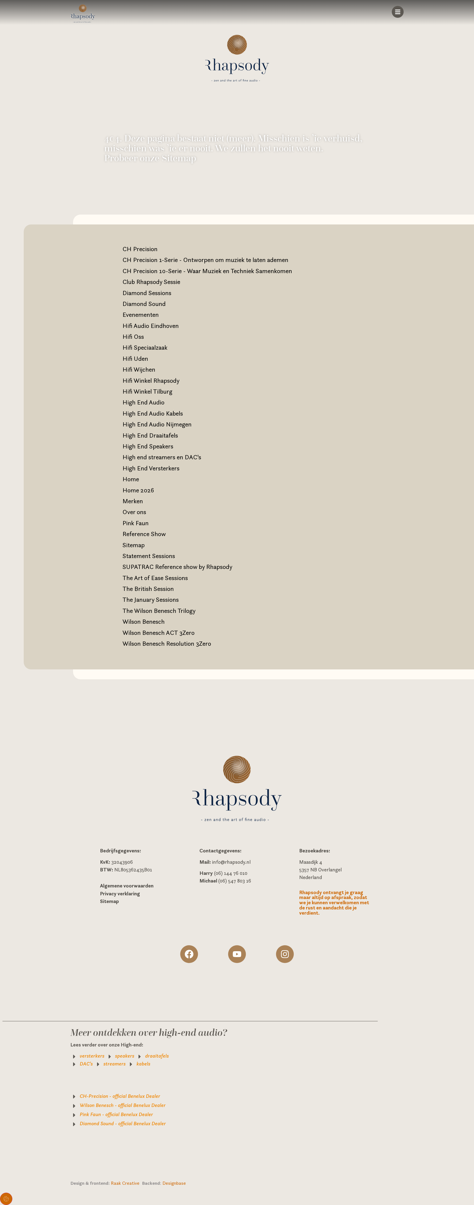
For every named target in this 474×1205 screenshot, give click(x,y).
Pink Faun (135, 523)
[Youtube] (237, 954)
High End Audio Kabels (152, 413)
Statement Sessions (148, 556)
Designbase (174, 1183)
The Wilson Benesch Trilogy (159, 611)
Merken (132, 501)
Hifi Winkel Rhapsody (150, 380)
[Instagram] (285, 954)
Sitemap (133, 545)
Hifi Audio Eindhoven (150, 326)
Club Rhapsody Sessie (151, 282)
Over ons (134, 512)
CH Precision (140, 249)
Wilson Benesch (143, 621)
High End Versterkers (150, 468)
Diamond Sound (144, 304)
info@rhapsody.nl (231, 862)
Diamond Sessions (146, 293)
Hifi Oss (133, 337)
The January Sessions (150, 599)
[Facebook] (189, 954)
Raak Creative (126, 1183)
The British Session (148, 589)
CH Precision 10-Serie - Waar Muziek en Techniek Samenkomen (207, 271)
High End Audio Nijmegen (157, 424)
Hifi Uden (135, 358)
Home (130, 479)
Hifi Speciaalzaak (144, 347)
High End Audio (143, 402)
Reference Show (144, 534)
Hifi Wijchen (138, 369)
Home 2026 (138, 490)
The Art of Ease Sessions (155, 578)
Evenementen (140, 315)
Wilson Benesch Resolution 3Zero (166, 643)
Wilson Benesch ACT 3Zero (158, 633)
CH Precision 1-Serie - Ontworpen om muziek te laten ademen (205, 260)
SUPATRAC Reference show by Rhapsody (177, 567)
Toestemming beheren (6, 1198)
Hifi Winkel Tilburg (147, 391)
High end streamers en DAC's (161, 457)
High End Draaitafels (150, 435)
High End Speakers (147, 446)
